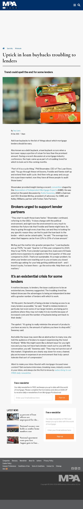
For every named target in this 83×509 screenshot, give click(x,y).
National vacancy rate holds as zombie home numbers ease (29, 429)
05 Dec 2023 (15, 134)
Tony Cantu (16, 130)
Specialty (10, 48)
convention (56, 187)
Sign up (62, 397)
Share (23, 134)
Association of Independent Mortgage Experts (36, 190)
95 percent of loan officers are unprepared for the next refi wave (28, 417)
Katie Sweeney (48, 193)
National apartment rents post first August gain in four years (29, 440)
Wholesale (18, 48)
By (15, 130)
